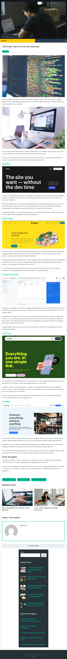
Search (22, 552)
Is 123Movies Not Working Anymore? (32, 633)
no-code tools (24, 479)
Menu (5, 41)
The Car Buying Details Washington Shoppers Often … (35, 570)
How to (7, 51)
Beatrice (23, 525)
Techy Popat (28, 654)
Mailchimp (7, 218)
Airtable (6, 401)
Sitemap (33, 656)
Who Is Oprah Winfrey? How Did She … (33, 645)
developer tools (10, 479)
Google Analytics (10, 274)
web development (39, 479)
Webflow (6, 163)
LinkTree (6, 333)
